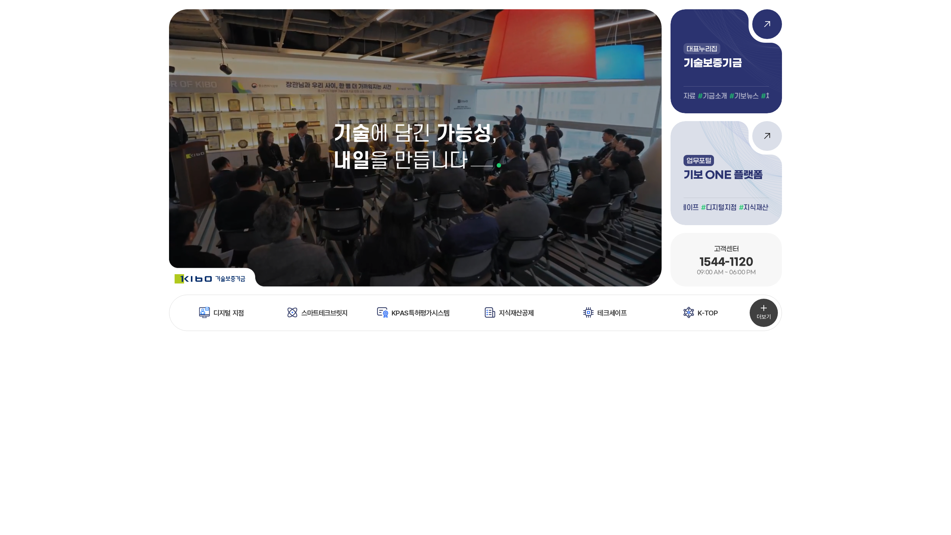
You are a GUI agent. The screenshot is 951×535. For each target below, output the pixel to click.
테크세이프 (611, 313)
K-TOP (708, 313)
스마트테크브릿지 (324, 313)
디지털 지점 (228, 313)
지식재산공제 (516, 313)
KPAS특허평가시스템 (420, 313)
